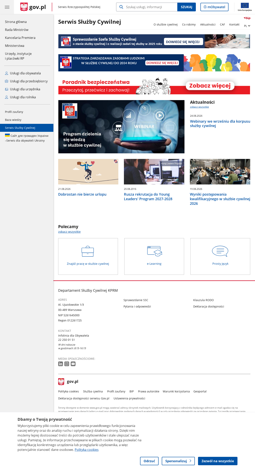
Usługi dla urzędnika (24, 89)
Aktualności (208, 24)
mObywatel (216, 8)
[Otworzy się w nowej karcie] (61, 364)
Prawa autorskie (148, 391)
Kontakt (234, 24)
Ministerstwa (14, 45)
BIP (131, 391)
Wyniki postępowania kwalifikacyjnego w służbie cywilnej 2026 (220, 199)
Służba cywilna (93, 391)
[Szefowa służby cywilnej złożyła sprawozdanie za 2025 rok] (154, 41)
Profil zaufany (14, 112)
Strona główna (20, 21)
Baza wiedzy (13, 120)
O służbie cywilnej (166, 24)
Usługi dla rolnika (22, 97)
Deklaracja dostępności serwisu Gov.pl (83, 398)
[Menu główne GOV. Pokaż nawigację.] (7, 7)
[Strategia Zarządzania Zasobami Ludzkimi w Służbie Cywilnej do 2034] (154, 62)
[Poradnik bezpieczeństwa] (154, 86)
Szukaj (186, 7)
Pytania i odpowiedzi (137, 306)
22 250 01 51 (66, 340)
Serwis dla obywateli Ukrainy (26, 138)
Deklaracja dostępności (208, 306)
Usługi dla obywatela (25, 73)
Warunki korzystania (176, 391)
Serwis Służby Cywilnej (20, 128)
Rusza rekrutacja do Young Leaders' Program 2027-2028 (148, 196)
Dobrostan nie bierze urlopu (82, 194)
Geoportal (200, 391)
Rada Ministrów (16, 30)
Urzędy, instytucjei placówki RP (18, 56)
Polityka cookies (68, 391)
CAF (222, 24)
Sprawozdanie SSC (136, 300)
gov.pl (72, 381)
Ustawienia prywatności (129, 398)
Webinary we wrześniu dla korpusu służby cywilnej (220, 123)
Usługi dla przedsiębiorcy (28, 81)
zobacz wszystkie (199, 106)
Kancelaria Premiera (20, 37)
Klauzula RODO (203, 300)
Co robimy (189, 24)
